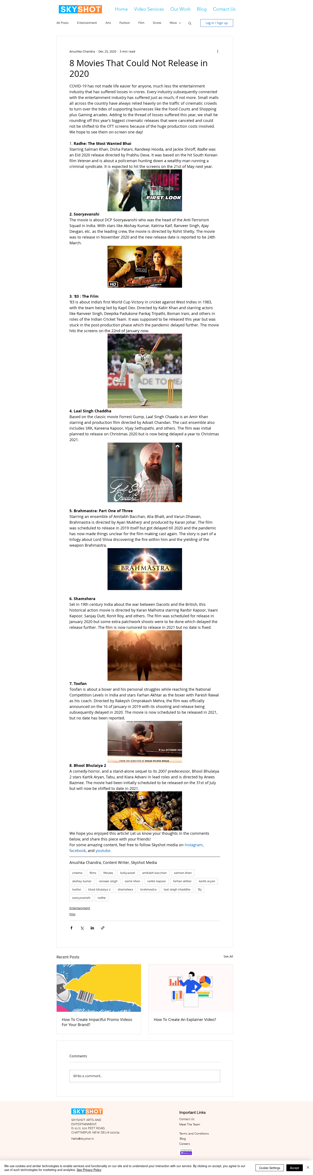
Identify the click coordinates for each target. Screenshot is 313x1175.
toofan (76, 889)
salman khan (183, 873)
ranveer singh (108, 881)
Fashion (124, 22)
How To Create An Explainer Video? (185, 1019)
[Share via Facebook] (71, 928)
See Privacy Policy (89, 1170)
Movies (108, 873)
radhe (102, 897)
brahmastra (148, 889)
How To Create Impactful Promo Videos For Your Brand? (97, 1022)
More (173, 22)
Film (141, 22)
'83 (199, 889)
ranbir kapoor (156, 881)
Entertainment (87, 22)
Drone (157, 22)
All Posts (62, 22)
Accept (294, 1168)
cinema (77, 873)
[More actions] (217, 51)
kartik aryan (207, 881)
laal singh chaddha (177, 889)
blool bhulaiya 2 (99, 889)
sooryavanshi (81, 897)
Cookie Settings (269, 1168)
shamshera (125, 889)
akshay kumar (82, 881)
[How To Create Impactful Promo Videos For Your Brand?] (99, 988)
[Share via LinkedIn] (92, 928)
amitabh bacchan (154, 873)
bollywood (127, 873)
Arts (108, 22)
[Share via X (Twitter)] (82, 928)
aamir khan (132, 881)
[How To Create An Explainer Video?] (191, 988)
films (93, 873)
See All (228, 956)
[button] (149, 9)
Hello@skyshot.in (82, 1139)
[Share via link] (103, 928)
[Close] (307, 1168)
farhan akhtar (182, 881)
